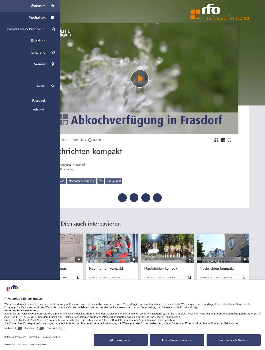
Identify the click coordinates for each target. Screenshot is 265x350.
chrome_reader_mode (222, 139)
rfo (100, 181)
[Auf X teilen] (134, 197)
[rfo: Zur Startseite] (221, 12)
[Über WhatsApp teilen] (145, 197)
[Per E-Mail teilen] (157, 197)
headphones (216, 139)
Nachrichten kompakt (82, 181)
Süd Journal (114, 181)
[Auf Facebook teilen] (122, 197)
